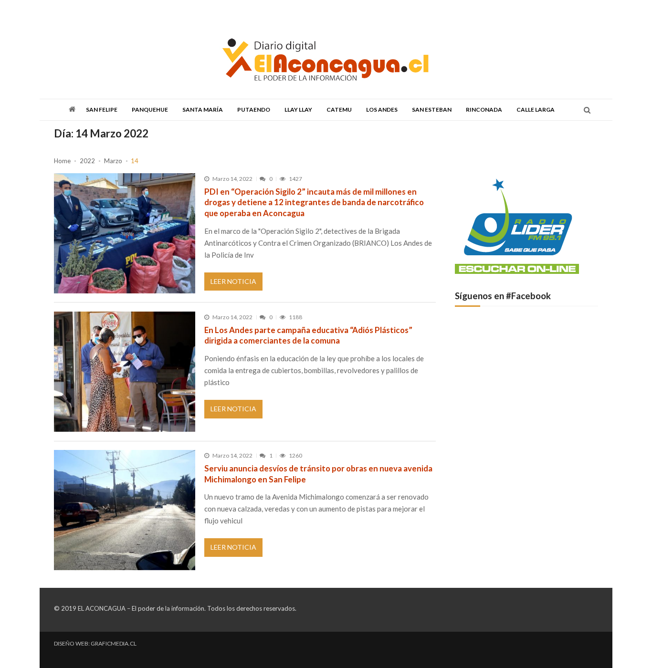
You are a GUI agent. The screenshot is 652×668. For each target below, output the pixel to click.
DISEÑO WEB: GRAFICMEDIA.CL (95, 643)
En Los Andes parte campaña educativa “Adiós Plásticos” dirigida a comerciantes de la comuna (308, 335)
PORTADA (66, 11)
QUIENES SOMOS (316, 11)
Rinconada (484, 109)
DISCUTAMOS (272, 11)
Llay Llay (298, 109)
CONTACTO (357, 11)
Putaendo (253, 109)
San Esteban (432, 109)
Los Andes (382, 109)
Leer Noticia (233, 281)
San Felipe (101, 109)
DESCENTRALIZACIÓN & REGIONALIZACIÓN (196, 11)
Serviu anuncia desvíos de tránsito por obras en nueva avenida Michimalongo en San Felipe (318, 473)
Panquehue (150, 109)
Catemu (339, 109)
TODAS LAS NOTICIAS (110, 11)
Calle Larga (535, 109)
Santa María (202, 109)
